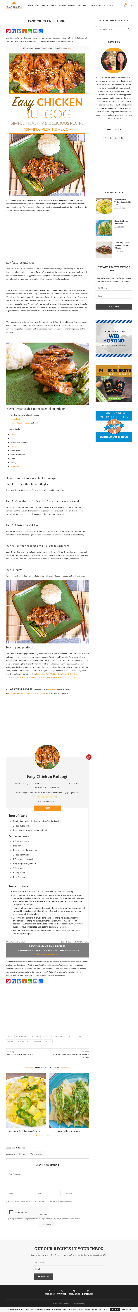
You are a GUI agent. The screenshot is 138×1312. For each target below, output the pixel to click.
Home (30, 5)
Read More (126, 1309)
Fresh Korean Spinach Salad (64, 677)
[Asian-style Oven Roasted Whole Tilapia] (104, 250)
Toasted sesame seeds (20, 423)
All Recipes (40, 5)
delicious (58, 1037)
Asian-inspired (21, 1037)
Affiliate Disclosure (61, 1303)
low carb (37, 1041)
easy (68, 1037)
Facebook (12, 693)
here (69, 48)
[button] (9, 1104)
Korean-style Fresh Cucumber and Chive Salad (30, 677)
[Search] (131, 5)
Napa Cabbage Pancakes (68, 1131)
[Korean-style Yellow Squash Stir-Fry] (26, 1100)
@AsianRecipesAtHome (47, 954)
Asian (9, 1037)
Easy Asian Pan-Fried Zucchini (48, 674)
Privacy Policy (79, 1303)
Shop (93, 5)
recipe (48, 1041)
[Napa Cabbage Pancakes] (69, 1100)
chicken (46, 1037)
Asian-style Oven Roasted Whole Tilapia (122, 245)
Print (47, 808)
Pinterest (21, 693)
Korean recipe (23, 1041)
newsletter (51, 689)
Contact (111, 5)
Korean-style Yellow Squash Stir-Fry (25, 1131)
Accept (115, 1309)
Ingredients (83, 5)
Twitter (29, 693)
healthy (78, 1037)
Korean (10, 1041)
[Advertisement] (47, 234)
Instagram (41, 693)
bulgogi (35, 1037)
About (102, 5)
